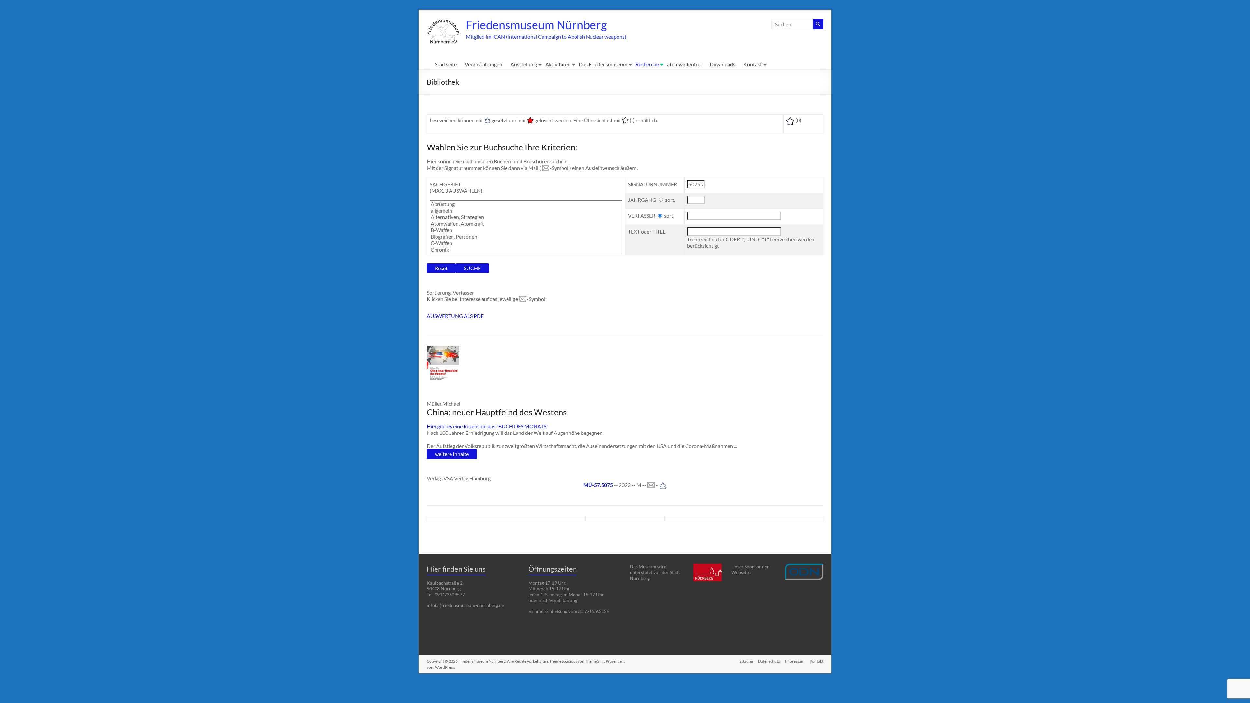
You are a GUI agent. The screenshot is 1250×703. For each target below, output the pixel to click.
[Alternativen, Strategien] (526, 217)
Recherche (647, 64)
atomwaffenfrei (684, 64)
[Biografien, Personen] (526, 236)
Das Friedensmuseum (603, 64)
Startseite (446, 64)
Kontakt (752, 64)
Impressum (794, 661)
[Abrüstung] (526, 204)
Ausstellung (523, 64)
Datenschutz (769, 661)
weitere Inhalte (452, 454)
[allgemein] (526, 210)
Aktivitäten (558, 64)
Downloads (722, 64)
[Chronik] (526, 249)
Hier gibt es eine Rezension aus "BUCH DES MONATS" (487, 426)
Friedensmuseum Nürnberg (536, 25)
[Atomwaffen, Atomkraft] (526, 223)
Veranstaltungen (483, 64)
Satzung (746, 661)
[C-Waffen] (526, 243)
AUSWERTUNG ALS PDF (455, 316)
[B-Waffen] (526, 230)
